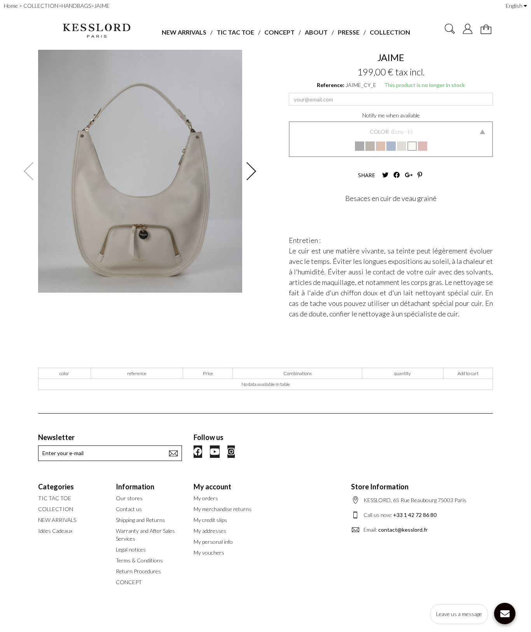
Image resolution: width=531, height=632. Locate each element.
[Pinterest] (420, 175)
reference (137, 373)
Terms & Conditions (139, 560)
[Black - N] (359, 146)
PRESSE (349, 32)
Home (11, 5)
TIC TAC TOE (235, 32)
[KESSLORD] (96, 30)
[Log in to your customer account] (467, 28)
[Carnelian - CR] (422, 146)
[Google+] (408, 175)
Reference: (330, 85)
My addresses (210, 530)
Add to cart (468, 373)
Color (380, 131)
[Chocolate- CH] (370, 146)
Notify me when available (391, 115)
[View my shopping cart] (486, 29)
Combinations (297, 373)
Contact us (129, 509)
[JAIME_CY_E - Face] (140, 171)
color (64, 373)
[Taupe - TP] (401, 146)
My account (212, 486)
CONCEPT (279, 32)
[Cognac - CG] (380, 146)
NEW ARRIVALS (184, 32)
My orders (206, 498)
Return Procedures (138, 571)
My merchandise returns (223, 509)
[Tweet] (385, 175)
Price (208, 373)
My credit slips (210, 520)
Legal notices (131, 549)
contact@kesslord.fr (403, 529)
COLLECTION (390, 32)
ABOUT (316, 32)
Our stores (129, 498)
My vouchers (209, 552)
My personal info (213, 541)
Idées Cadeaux (55, 530)
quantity (402, 373)
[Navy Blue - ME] (391, 146)
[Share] (396, 175)
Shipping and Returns (140, 520)
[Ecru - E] (412, 146)
